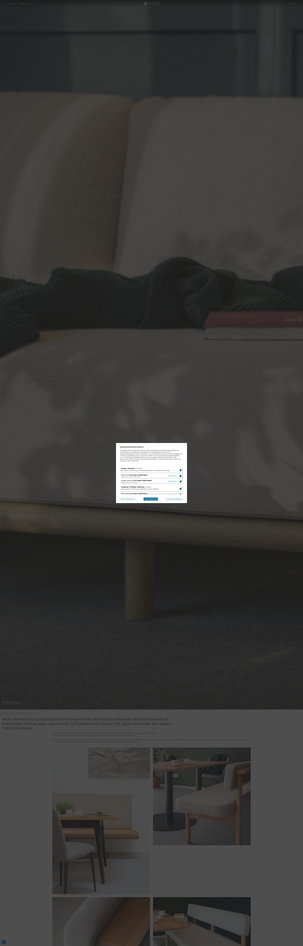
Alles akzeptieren (151, 499)
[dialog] (151, 473)
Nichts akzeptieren (128, 499)
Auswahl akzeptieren (174, 499)
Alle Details (172, 476)
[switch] (180, 470)
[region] (151, 480)
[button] (181, 470)
